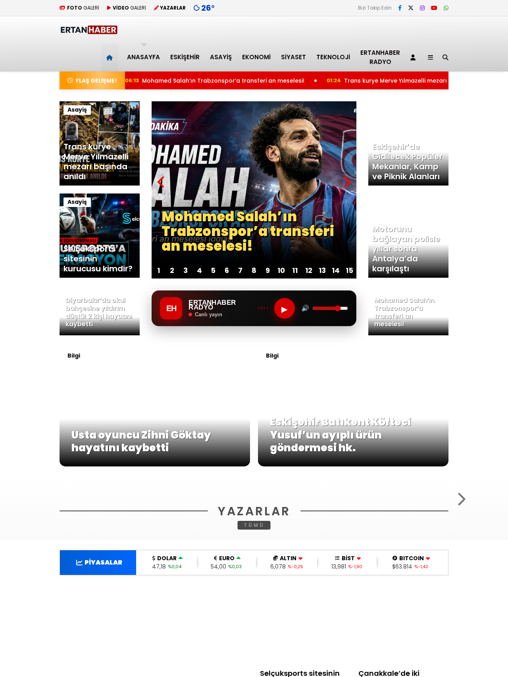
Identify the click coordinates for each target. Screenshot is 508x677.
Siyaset (293, 57)
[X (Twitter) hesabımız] (411, 8)
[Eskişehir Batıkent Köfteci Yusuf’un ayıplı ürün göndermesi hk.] (353, 464)
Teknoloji (333, 57)
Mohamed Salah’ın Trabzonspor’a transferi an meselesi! (195, 80)
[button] (110, 57)
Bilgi (73, 356)
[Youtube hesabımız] (434, 8)
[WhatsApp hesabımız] (446, 8)
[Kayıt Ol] (414, 57)
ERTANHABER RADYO (380, 57)
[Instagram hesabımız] (422, 8)
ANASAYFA (143, 57)
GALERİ (83, 7)
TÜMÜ (254, 630)
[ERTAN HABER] (89, 31)
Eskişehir (185, 57)
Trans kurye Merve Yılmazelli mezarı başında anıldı (392, 80)
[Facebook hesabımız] (400, 8)
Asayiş (221, 57)
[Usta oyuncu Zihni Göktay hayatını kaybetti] (155, 464)
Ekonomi (256, 57)
